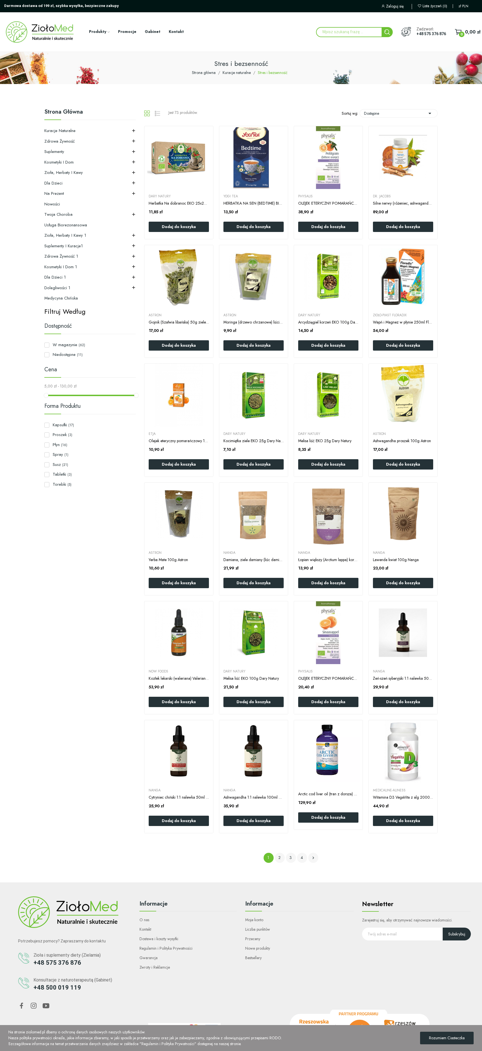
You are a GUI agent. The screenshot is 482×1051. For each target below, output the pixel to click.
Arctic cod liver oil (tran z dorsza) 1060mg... (328, 794)
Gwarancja (148, 958)
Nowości (52, 204)
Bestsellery (253, 958)
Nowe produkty (257, 948)
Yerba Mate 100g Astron (168, 559)
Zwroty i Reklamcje (154, 967)
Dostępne (398, 113)
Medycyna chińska (61, 298)
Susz (60, 464)
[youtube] (46, 1006)
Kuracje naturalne (60, 131)
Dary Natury (160, 196)
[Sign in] (396, 6)
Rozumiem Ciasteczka (447, 1038)
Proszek (62, 435)
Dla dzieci (53, 183)
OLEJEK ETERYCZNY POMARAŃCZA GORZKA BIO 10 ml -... (328, 203)
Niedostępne (68, 354)
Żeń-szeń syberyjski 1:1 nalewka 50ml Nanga (403, 678)
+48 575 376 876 (431, 34)
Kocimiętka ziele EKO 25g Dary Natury (253, 441)
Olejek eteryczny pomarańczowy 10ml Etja (179, 441)
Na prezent (54, 193)
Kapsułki (63, 425)
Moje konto (254, 920)
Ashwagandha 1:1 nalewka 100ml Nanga (253, 797)
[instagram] (33, 1006)
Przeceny (252, 939)
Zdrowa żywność (59, 141)
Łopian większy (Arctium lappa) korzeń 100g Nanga (328, 559)
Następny (313, 857)
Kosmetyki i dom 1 (60, 267)
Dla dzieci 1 (55, 277)
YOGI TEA (230, 196)
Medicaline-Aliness (389, 790)
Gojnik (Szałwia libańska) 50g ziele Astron (179, 322)
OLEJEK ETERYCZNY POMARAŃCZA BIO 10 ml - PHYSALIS (328, 678)
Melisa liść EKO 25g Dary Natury (324, 441)
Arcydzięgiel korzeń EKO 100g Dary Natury (328, 322)
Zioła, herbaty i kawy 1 (65, 235)
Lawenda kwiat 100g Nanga (396, 559)
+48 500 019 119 (57, 987)
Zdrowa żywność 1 (61, 256)
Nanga (229, 552)
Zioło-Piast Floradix (390, 315)
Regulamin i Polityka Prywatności (165, 948)
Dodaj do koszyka (179, 226)
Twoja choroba (58, 214)
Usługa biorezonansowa (65, 225)
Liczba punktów (257, 929)
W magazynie (69, 345)
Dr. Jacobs (382, 196)
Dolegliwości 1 (57, 288)
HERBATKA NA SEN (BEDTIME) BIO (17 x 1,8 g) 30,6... (253, 203)
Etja (152, 433)
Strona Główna (63, 112)
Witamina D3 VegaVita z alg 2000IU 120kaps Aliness (403, 797)
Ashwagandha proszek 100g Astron (402, 441)
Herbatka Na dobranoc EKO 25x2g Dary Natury (179, 203)
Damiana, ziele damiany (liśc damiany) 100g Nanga (253, 559)
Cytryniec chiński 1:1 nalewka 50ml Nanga (179, 797)
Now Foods (158, 671)
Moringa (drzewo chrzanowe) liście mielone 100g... (253, 322)
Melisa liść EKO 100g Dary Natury (251, 678)
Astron (155, 315)
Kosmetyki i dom (59, 162)
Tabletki (62, 474)
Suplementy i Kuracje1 (63, 246)
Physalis (305, 196)
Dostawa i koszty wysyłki (158, 939)
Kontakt (145, 929)
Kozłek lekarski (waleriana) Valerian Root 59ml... (179, 678)
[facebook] (21, 1006)
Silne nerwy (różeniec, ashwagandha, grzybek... (403, 203)
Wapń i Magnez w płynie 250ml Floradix (403, 322)
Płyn (60, 445)
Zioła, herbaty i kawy (63, 172)
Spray (60, 454)
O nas (144, 920)
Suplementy (54, 152)
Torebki (62, 484)
